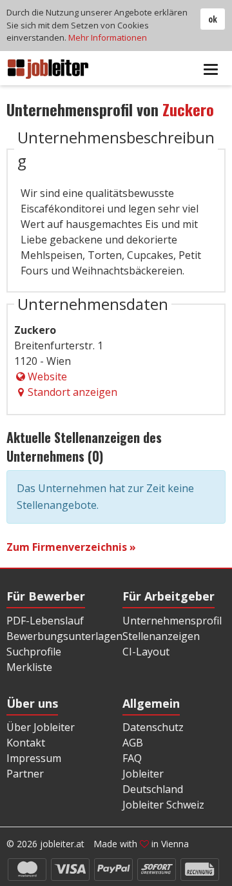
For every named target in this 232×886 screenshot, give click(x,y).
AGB (132, 743)
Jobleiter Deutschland (152, 781)
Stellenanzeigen (161, 636)
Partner (25, 774)
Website (47, 376)
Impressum (33, 758)
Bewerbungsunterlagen (64, 636)
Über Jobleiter (40, 727)
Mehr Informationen (107, 37)
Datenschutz (153, 727)
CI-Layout (145, 651)
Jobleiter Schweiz (163, 805)
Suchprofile (33, 651)
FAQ (132, 758)
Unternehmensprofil (172, 620)
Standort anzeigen (72, 392)
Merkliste (29, 667)
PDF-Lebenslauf (45, 620)
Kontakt (25, 743)
